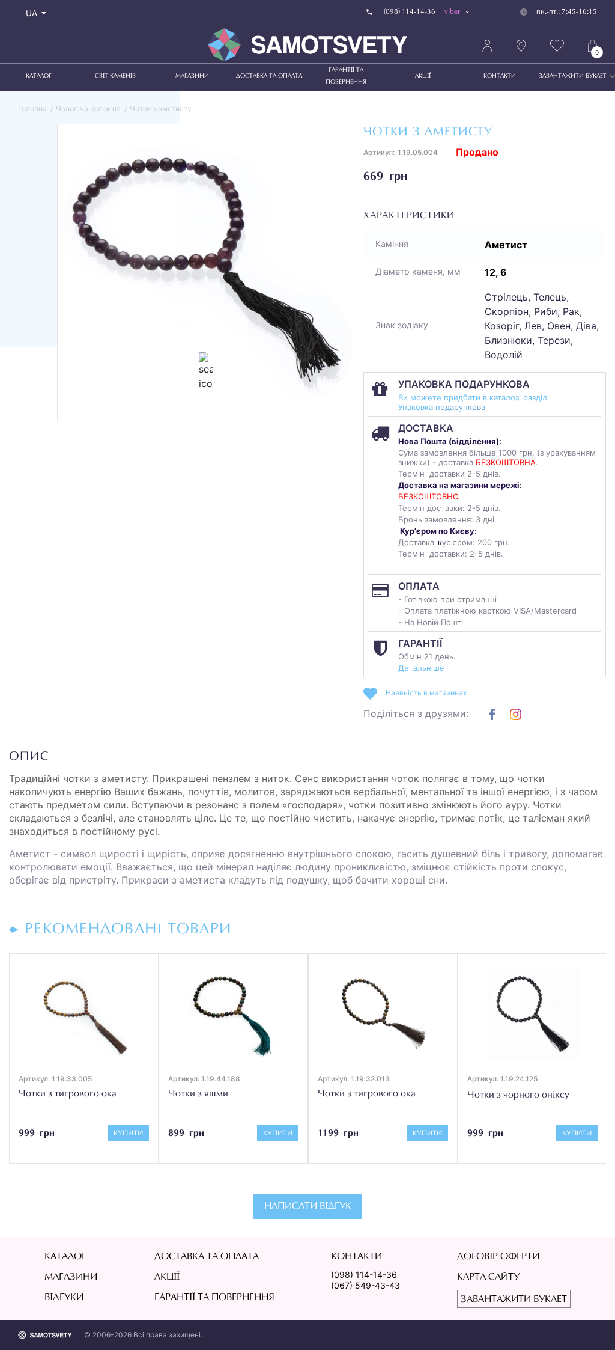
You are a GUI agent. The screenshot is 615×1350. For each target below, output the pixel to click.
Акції (423, 76)
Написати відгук (307, 1206)
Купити (128, 1133)
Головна (32, 108)
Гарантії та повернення (346, 76)
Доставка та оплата (269, 76)
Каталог (39, 76)
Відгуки (63, 1298)
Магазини (192, 76)
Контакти (499, 76)
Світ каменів (115, 76)
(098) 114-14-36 (364, 1274)
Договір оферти (498, 1257)
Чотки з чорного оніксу (518, 1095)
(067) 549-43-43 (365, 1285)
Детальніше (421, 668)
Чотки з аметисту (161, 108)
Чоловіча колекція (88, 108)
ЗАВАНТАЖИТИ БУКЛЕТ (573, 76)
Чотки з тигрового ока (68, 1094)
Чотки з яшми (198, 1094)
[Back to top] (588, 1323)
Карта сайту (488, 1277)
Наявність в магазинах (426, 692)
